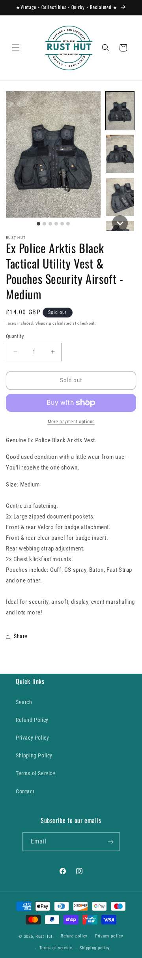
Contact (25, 791)
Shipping (43, 323)
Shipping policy (95, 947)
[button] (15, 47)
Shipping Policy (34, 755)
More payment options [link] (71, 422)
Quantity (15, 336)
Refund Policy (32, 720)
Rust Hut (44, 936)
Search (24, 702)
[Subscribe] (111, 841)
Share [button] (21, 636)
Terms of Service (36, 773)
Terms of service (55, 947)
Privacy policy (109, 936)
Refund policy (74, 936)
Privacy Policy (32, 737)
